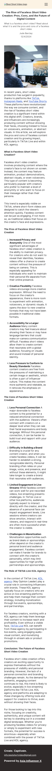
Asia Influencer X (30, 760)
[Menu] (46, 4)
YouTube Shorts (38, 101)
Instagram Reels (13, 101)
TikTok (35, 98)
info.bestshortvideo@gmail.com (20, 755)
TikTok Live (16, 625)
